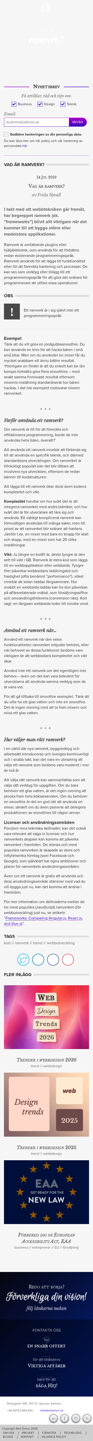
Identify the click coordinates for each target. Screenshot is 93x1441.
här (24, 146)
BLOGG (8, 1437)
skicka (77, 121)
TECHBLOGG (73, 1433)
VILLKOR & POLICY (53, 1437)
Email (9, 113)
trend (37, 943)
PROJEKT (28, 1433)
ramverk (22, 943)
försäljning (71, 1247)
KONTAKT (27, 1437)
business (21, 1247)
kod (7, 943)
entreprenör (41, 1247)
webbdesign (52, 1066)
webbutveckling (61, 943)
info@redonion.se (51, 1410)
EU (57, 1247)
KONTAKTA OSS (46, 1330)
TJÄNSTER (49, 1433)
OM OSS (8, 1433)
